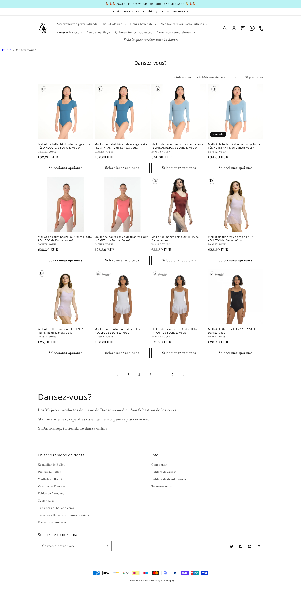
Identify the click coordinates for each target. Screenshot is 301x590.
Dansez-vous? (25, 50)
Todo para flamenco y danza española (64, 515)
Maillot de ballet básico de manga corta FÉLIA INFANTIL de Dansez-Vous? (121, 146)
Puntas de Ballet (49, 472)
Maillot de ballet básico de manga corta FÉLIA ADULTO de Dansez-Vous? (64, 146)
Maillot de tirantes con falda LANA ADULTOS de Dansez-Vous (230, 238)
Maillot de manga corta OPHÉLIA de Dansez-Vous (175, 238)
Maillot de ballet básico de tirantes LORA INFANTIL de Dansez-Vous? (122, 238)
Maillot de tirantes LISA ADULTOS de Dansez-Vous (232, 331)
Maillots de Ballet (50, 479)
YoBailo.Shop (143, 580)
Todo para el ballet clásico (56, 508)
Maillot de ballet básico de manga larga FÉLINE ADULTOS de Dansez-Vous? (177, 146)
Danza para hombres (52, 522)
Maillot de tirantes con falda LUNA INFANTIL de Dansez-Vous (174, 331)
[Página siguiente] (183, 374)
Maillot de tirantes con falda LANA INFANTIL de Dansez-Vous (60, 331)
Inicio (7, 50)
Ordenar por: (183, 77)
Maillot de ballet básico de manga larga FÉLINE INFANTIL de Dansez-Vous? (234, 146)
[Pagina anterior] (117, 374)
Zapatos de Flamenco (52, 486)
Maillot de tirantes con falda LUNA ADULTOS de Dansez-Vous (117, 331)
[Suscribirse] (106, 546)
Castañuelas (46, 501)
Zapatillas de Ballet (51, 465)
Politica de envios (164, 472)
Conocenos (159, 465)
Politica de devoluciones (168, 479)
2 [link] (139, 375)
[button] (114, 24)
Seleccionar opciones (66, 168)
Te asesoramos (161, 486)
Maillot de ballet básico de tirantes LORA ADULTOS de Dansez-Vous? (65, 238)
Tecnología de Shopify (162, 580)
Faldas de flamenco (51, 493)
